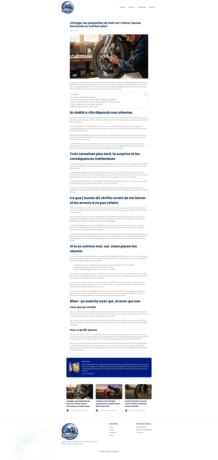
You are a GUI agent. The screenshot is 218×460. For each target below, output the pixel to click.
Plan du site (139, 432)
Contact (152, 7)
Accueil (122, 7)
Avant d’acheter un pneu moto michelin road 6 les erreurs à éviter (136, 403)
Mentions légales (141, 427)
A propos (131, 7)
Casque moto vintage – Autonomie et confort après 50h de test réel (108, 403)
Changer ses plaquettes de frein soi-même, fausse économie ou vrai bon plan (78, 403)
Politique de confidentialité (144, 430)
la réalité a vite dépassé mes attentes (83, 97)
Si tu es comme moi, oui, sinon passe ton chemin (87, 104)
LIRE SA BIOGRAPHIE (88, 373)
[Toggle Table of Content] (144, 94)
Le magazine (141, 7)
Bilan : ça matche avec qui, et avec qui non (85, 107)
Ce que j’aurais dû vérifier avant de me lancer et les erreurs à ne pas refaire (96, 102)
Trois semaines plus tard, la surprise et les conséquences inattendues (94, 100)
